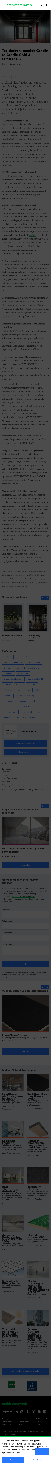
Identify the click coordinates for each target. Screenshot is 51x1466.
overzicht (12, 1450)
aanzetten (15, 1453)
